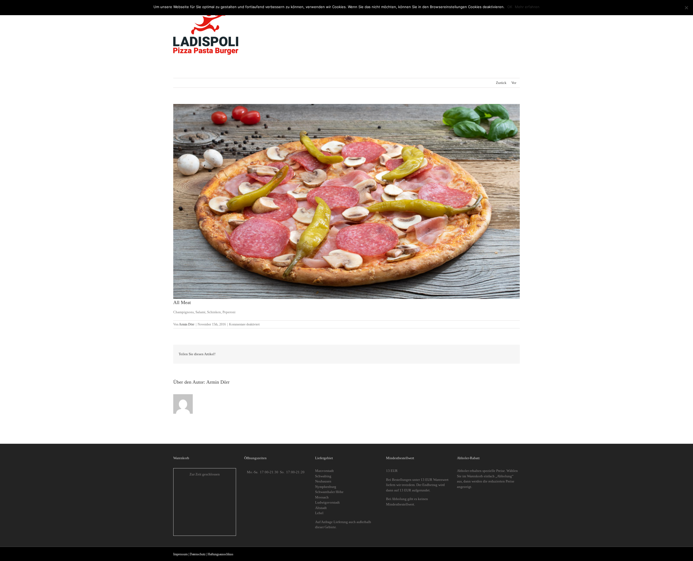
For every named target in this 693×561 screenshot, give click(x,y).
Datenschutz (197, 554)
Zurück (501, 83)
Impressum (180, 554)
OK (509, 7)
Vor (513, 83)
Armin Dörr (186, 324)
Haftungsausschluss (220, 554)
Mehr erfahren (527, 7)
